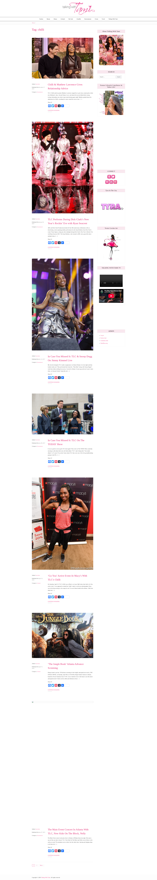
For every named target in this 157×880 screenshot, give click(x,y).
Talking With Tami (113, 19)
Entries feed (103, 338)
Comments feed (104, 340)
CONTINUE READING (54, 110)
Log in (102, 335)
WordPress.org (104, 343)
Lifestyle (63, 19)
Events (96, 19)
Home (33, 22)
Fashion (41, 19)
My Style (71, 19)
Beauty (48, 19)
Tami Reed (38, 84)
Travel (103, 19)
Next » (41, 865)
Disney (55, 19)
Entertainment (87, 19)
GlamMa (79, 19)
